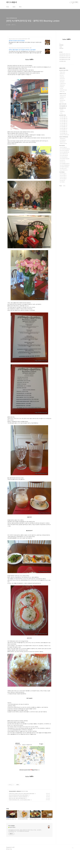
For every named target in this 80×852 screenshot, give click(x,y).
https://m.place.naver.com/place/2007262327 (18, 38)
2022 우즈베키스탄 (63, 170)
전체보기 (62, 68)
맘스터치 (62, 78)
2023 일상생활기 (63, 133)
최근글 (60, 185)
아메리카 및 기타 (63, 143)
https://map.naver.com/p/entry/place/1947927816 (19, 47)
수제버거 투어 (62, 93)
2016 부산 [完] (63, 175)
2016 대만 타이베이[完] (64, 165)
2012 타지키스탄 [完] (64, 150)
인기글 (64, 185)
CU (61, 113)
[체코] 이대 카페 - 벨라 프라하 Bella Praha (17, 798)
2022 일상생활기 (63, 131)
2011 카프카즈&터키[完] (65, 148)
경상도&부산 (62, 100)
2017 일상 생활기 (63, 123)
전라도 (61, 101)
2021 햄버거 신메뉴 (62, 61)
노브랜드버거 (63, 83)
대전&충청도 (63, 97)
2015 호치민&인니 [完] (64, 158)
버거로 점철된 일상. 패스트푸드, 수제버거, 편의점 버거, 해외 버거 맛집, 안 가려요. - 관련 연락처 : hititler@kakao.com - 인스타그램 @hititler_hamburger (25, 831)
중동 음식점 (62, 141)
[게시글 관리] (13, 785)
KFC (62, 75)
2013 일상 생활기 (63, 116)
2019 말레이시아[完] (64, 166)
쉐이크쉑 (62, 81)
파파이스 (62, 91)
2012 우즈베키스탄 (64, 153)
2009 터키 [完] (63, 147)
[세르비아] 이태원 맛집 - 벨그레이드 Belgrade (18, 796)
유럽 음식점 (18, 791)
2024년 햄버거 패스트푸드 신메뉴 (64, 57)
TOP (73, 848)
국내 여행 (61, 172)
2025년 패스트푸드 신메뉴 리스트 (64, 55)
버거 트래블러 (11, 2)
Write (20, 6)
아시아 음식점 (63, 140)
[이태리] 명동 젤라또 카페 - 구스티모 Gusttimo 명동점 (19, 799)
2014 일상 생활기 (63, 118)
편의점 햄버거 (62, 108)
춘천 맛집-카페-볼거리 (64, 134)
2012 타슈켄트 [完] (64, 155)
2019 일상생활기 (63, 126)
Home (7, 6)
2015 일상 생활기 (63, 120)
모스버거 (62, 80)
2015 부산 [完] (63, 173)
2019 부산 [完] (63, 178)
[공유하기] (11, 785)
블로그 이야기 (62, 103)
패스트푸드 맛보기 (63, 70)
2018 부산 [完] (63, 177)
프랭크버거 (62, 85)
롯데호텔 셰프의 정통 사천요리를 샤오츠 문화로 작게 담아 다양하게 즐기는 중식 (25, 43)
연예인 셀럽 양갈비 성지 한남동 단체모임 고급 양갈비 (22, 49)
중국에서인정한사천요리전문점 (17, 40)
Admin (14, 6)
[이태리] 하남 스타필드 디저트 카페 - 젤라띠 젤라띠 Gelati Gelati (21, 793)
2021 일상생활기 (63, 129)
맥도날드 (62, 72)
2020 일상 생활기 (63, 128)
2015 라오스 (62, 161)
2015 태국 (62, 160)
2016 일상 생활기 (63, 121)
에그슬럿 (62, 86)
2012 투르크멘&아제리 (64, 152)
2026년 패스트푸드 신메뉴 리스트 (64, 54)
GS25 (61, 109)
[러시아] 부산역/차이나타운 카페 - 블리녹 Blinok (18, 795)
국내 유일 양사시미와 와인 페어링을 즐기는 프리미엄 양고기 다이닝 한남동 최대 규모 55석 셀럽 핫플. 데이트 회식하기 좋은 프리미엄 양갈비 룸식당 (25, 52)
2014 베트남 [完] (63, 157)
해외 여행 (62, 145)
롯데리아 (62, 73)
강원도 (62, 98)
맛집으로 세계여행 (12, 791)
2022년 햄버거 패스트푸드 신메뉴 (64, 59)
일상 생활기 (62, 115)
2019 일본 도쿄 (63, 168)
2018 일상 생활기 (63, 125)
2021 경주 (62, 180)
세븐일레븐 (62, 111)
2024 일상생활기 (63, 106)
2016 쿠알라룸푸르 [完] (64, 163)
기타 (61, 88)
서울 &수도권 (63, 95)
